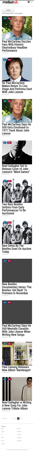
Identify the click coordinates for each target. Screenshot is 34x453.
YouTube (19, 434)
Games (2, 431)
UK (2, 434)
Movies (18, 428)
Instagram (19, 440)
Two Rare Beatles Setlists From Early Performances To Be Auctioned (14, 209)
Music (2, 428)
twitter (2, 437)
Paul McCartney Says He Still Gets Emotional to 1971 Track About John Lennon (16, 129)
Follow (8, 10)
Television (19, 431)
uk (4, 18)
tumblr (2, 440)
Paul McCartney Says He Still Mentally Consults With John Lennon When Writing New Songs (16, 330)
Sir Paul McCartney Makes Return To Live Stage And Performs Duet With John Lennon (17, 87)
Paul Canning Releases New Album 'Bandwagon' (16, 368)
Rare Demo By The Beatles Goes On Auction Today (16, 248)
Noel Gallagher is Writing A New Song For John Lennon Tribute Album (16, 405)
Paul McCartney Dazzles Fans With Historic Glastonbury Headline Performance (16, 46)
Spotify (3, 443)
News (9, 18)
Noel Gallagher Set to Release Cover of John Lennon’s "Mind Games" (16, 169)
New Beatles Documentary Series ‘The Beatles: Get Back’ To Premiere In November (16, 288)
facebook (19, 437)
